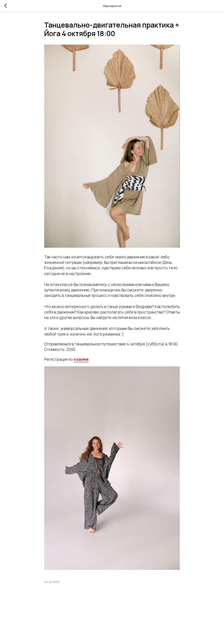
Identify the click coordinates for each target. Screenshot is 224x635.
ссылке (81, 359)
